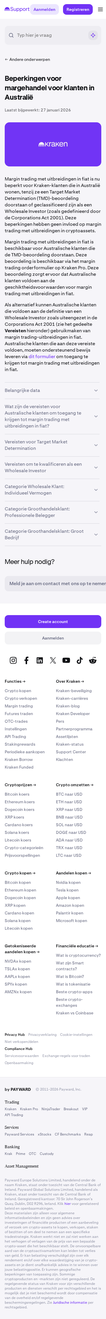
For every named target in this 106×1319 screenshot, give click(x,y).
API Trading (15, 736)
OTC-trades (16, 721)
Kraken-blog (68, 706)
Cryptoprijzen (20, 784)
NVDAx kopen (18, 961)
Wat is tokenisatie (73, 984)
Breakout (71, 1109)
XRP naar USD (69, 809)
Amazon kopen (70, 905)
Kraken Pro (29, 1109)
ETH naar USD (69, 801)
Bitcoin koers (17, 794)
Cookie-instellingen (76, 1034)
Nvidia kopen (68, 882)
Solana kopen (18, 920)
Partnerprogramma (74, 729)
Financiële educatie (77, 946)
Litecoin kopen (19, 928)
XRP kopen (15, 905)
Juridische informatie (70, 1302)
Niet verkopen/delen (21, 1041)
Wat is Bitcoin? (70, 976)
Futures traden (19, 713)
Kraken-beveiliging (74, 690)
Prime (20, 1153)
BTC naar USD (69, 794)
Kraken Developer (73, 713)
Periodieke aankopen (25, 751)
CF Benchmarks (68, 1134)
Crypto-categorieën (24, 847)
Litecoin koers (18, 840)
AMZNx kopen (18, 991)
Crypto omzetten (74, 784)
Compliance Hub (18, 1048)
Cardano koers (19, 824)
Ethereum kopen (20, 890)
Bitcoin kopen (18, 882)
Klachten (64, 759)
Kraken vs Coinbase (74, 1013)
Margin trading (19, 706)
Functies (15, 681)
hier (67, 1203)
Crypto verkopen (21, 698)
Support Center (71, 751)
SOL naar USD (69, 824)
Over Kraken (70, 681)
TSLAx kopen (17, 968)
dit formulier (42, 356)
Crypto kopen (18, 690)
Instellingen (16, 729)
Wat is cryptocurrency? (78, 955)
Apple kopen (68, 897)
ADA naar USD (69, 840)
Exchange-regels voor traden (66, 1055)
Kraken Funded (19, 767)
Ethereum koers (20, 801)
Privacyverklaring (42, 1034)
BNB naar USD (69, 817)
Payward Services (19, 1134)
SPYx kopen (16, 984)
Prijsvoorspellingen (22, 855)
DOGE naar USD (71, 832)
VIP (84, 1109)
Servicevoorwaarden (22, 1055)
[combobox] (50, 35)
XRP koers (14, 817)
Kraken (10, 1109)
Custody (47, 1153)
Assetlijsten (67, 736)
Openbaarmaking (19, 1063)
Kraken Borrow (19, 759)
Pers (60, 721)
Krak (8, 1153)
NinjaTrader (51, 1109)
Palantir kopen (69, 913)
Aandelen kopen (73, 873)
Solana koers (17, 832)
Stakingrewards (20, 744)
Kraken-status (70, 744)
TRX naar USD (69, 847)
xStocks (44, 1134)
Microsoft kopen (71, 920)
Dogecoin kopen (20, 897)
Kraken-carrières (72, 698)
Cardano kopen (19, 913)
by (18, 1089)
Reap (88, 1134)
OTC (32, 1153)
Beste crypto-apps (74, 991)
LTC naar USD (69, 855)
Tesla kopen (67, 890)
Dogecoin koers (19, 809)
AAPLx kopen (17, 976)
